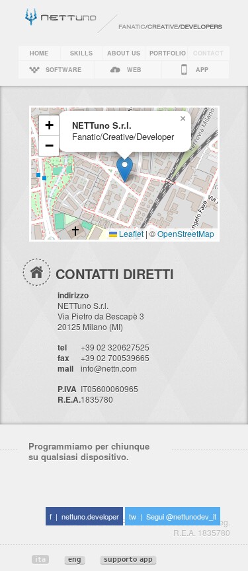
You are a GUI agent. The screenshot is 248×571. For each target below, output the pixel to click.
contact (208, 53)
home (39, 53)
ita (40, 560)
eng (74, 560)
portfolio (167, 53)
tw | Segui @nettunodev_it (172, 516)
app (202, 69)
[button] (124, 169)
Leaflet (130, 233)
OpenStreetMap (185, 233)
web (134, 69)
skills (81, 53)
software (63, 69)
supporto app (128, 560)
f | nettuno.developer (84, 516)
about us (123, 53)
